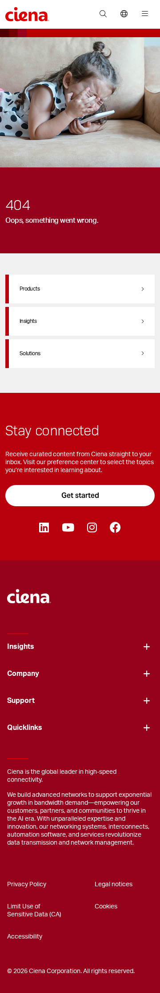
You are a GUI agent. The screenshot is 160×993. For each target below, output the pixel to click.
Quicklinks (24, 727)
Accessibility (24, 937)
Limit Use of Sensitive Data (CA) (34, 911)
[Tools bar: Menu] (143, 14)
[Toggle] (146, 647)
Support (21, 700)
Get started (80, 495)
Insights (20, 646)
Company (23, 673)
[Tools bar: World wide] (124, 14)
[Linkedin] (43, 528)
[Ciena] (29, 592)
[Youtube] (68, 528)
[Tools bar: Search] (103, 14)
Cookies (106, 907)
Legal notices (113, 884)
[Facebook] (115, 528)
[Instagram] (91, 528)
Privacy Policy (26, 884)
